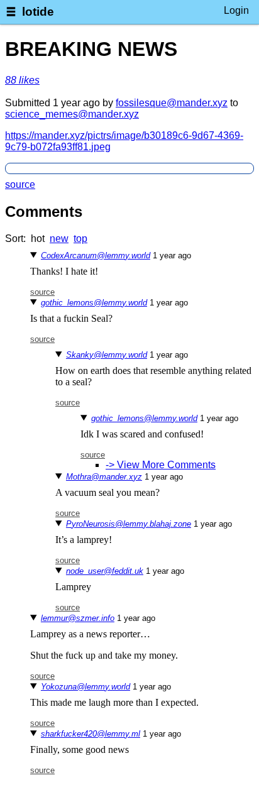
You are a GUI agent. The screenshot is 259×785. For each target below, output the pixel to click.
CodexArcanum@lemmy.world (95, 255)
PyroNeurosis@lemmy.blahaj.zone (128, 524)
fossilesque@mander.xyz (172, 102)
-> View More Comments (161, 464)
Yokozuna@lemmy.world (85, 686)
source (20, 184)
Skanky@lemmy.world (106, 355)
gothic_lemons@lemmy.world (94, 302)
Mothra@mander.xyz (104, 476)
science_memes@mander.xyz (72, 114)
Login (236, 10)
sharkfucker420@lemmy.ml (90, 733)
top (80, 238)
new (59, 238)
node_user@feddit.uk (104, 571)
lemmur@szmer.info (77, 618)
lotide (38, 11)
